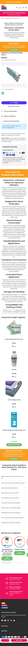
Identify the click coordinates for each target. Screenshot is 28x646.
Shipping (3, 60)
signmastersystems (8, 642)
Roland (2, 89)
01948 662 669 (10, 127)
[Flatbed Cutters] (19, 541)
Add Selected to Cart (14, 444)
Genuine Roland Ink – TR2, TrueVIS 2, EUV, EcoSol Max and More (7, 552)
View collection (7, 558)
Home (2, 18)
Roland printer (11, 310)
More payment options (14, 106)
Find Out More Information (14, 14)
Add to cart (19, 640)
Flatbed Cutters (20, 549)
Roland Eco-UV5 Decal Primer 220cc (12, 18)
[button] (22, 7)
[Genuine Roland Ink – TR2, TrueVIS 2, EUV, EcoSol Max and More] (7, 541)
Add (15, 346)
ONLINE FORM (14, 50)
